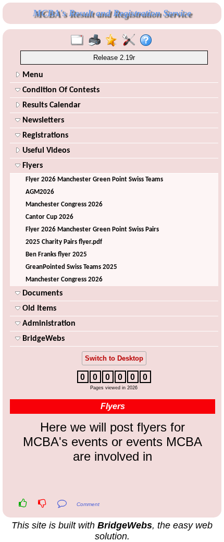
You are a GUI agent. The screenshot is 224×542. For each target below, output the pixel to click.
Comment (88, 504)
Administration (48, 323)
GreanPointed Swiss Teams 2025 (71, 267)
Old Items (38, 308)
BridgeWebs (42, 339)
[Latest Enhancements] (113, 40)
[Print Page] (96, 40)
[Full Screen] (79, 40)
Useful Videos (45, 150)
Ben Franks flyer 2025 (56, 254)
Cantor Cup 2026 (49, 217)
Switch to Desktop (114, 358)
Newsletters (42, 120)
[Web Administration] (131, 40)
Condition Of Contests (59, 90)
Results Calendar (50, 105)
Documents (41, 293)
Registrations (44, 135)
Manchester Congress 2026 (64, 204)
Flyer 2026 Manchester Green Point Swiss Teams (94, 179)
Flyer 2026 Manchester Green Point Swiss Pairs (92, 229)
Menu (31, 75)
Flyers (31, 166)
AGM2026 (40, 192)
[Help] (148, 40)
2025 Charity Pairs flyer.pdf (64, 242)
